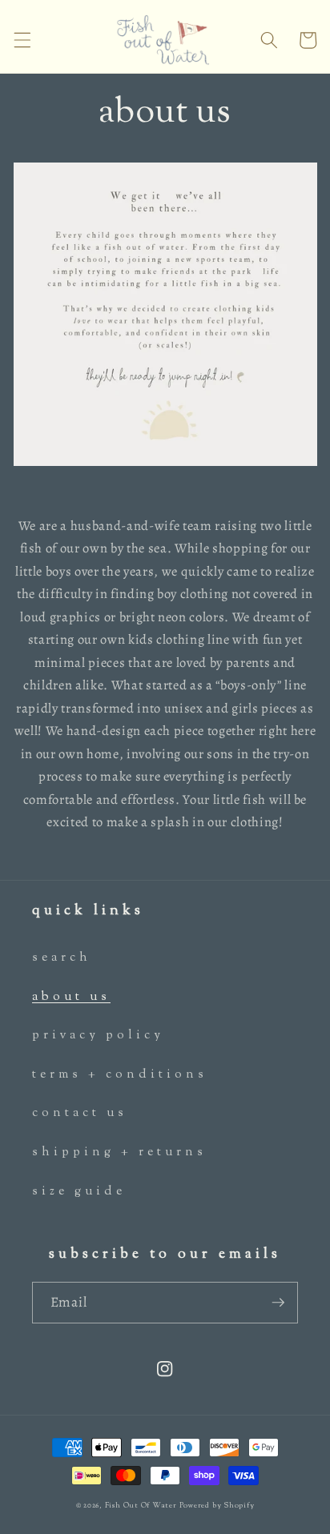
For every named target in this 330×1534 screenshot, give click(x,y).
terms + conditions (119, 1074)
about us (71, 997)
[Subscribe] (278, 1302)
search (61, 957)
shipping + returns (119, 1152)
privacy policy (98, 1035)
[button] (21, 40)
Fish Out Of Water (142, 1505)
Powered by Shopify (217, 1505)
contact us (79, 1113)
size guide (79, 1191)
